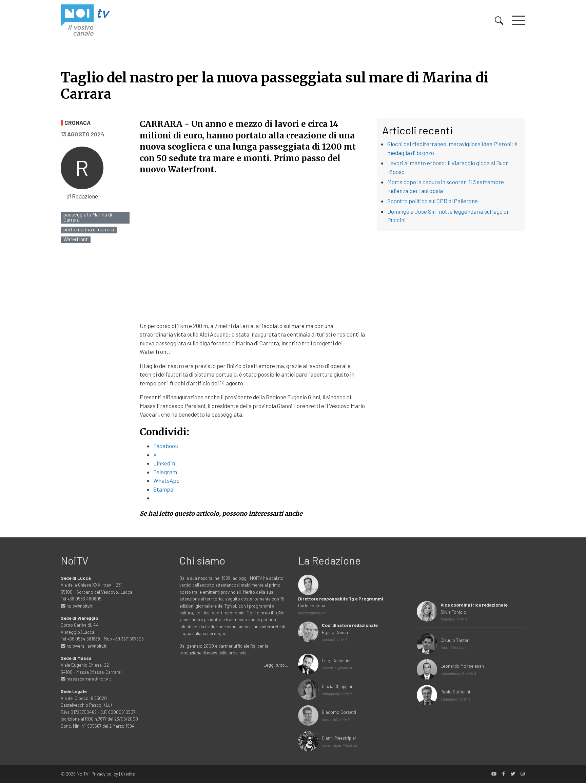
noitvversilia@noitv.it (85, 646)
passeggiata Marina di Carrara (87, 217)
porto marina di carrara (88, 229)
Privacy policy (105, 774)
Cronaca (77, 123)
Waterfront (75, 239)
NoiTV (83, 774)
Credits (128, 774)
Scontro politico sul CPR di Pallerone (432, 200)
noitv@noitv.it (79, 606)
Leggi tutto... (275, 665)
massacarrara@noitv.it (88, 679)
